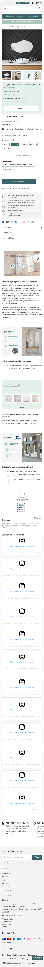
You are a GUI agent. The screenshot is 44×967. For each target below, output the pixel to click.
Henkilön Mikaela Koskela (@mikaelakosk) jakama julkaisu (22, 646)
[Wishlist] (41, 3)
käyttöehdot (20, 863)
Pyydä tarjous (37, 958)
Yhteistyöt (25, 959)
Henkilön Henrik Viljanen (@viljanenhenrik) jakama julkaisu (22, 694)
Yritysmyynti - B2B (22, 2)
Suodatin (7, 520)
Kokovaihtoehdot (8, 140)
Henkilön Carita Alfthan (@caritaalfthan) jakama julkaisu (22, 739)
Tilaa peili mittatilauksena (11, 959)
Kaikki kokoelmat (19, 955)
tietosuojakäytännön (33, 863)
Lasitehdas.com (12, 963)
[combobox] (22, 8)
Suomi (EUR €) (9, 933)
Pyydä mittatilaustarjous (22, 155)
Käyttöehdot (6, 955)
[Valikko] (3, 3)
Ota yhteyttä (32, 955)
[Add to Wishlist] (39, 181)
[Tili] (33, 3)
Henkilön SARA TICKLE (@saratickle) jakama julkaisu (22, 668)
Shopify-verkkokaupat (27, 963)
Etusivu (4, 27)
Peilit (11, 27)
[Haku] (39, 8)
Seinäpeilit (36, 27)
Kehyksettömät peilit (22, 27)
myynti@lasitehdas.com (15, 423)
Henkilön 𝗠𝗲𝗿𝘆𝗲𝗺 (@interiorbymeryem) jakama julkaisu (22, 787)
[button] (22, 16)
